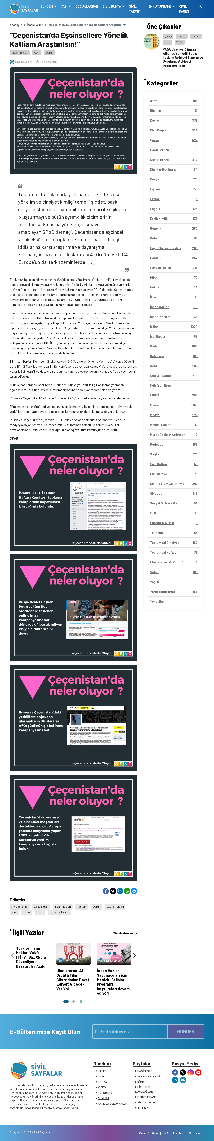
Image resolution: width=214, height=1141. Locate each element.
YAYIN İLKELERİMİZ (149, 1076)
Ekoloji (196, 36)
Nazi (14, 912)
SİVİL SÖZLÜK (146, 1102)
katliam (82, 906)
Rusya (27, 912)
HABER (102, 1071)
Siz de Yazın (196, 1133)
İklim (167, 42)
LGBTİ (49, 52)
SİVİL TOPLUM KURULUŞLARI (145, 1089)
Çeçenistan (41, 906)
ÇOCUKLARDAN (86, 6)
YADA (179, 42)
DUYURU (103, 1098)
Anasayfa (16, 25)
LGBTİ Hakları (115, 906)
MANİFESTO (144, 1071)
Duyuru (182, 36)
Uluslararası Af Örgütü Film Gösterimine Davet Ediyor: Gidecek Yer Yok (73, 979)
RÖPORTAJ (105, 1092)
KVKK (166, 1133)
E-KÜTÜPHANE (147, 1097)
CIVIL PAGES (184, 8)
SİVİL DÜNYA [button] (112, 6)
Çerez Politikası (149, 1133)
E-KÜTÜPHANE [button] (160, 6)
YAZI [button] (64, 6)
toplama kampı (59, 912)
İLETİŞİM (143, 1107)
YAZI (101, 1076)
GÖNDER (185, 1031)
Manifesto (179, 1133)
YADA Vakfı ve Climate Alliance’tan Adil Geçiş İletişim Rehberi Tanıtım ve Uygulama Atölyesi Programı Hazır (183, 57)
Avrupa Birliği (19, 906)
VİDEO (102, 1087)
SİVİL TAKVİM (134, 8)
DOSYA (102, 1082)
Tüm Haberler (123, 933)
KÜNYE (141, 1082)
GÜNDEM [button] (47, 6)
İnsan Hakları (35, 25)
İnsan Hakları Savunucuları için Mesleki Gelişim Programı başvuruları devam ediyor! (113, 981)
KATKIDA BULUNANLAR (113, 1103)
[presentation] (12, 955)
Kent (37, 52)
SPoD (40, 912)
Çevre (168, 36)
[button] (66, 1001)
